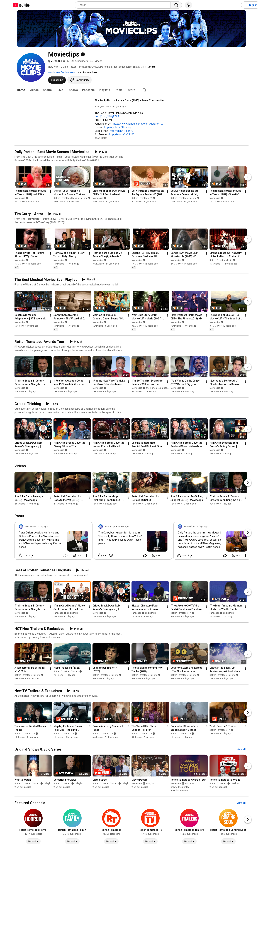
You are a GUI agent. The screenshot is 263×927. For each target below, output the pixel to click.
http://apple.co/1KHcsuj (117, 127)
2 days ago (123, 526)
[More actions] (50, 191)
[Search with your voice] (188, 5)
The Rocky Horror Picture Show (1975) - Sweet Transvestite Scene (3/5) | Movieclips (130, 100)
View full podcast (179, 790)
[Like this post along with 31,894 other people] (20, 555)
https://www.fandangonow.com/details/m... (138, 123)
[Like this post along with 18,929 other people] (179, 555)
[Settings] (236, 5)
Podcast (190, 783)
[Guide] (6, 5)
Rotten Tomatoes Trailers (183, 198)
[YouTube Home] (21, 5)
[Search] (176, 5)
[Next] (247, 177)
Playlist (48, 783)
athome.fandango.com (64, 72)
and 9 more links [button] (88, 72)
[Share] (65, 555)
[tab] (21, 90)
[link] (53, 541)
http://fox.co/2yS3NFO (122, 134)
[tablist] (131, 90)
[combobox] (124, 5)
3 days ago (202, 526)
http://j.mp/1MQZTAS (107, 116)
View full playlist (22, 787)
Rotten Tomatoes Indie (221, 260)
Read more (101, 138)
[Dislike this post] (31, 555)
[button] (101, 138)
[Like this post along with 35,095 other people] (100, 555)
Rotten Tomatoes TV (142, 198)
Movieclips (19, 198)
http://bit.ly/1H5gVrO (121, 130)
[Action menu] (86, 555)
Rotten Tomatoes (62, 783)
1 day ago (43, 526)
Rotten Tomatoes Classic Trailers (70, 198)
